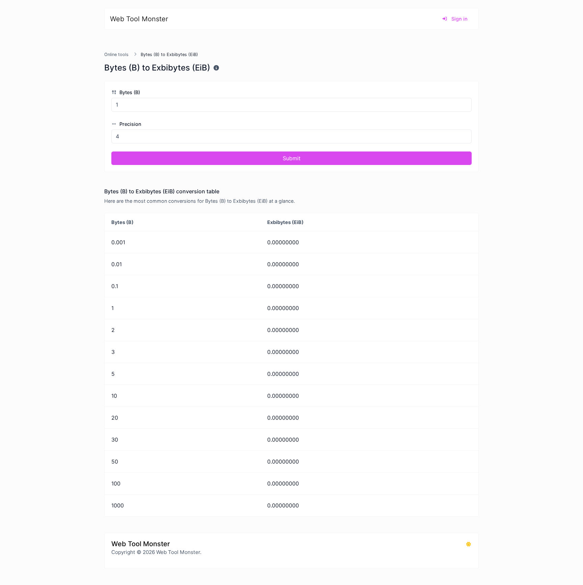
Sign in (459, 19)
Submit (292, 158)
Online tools (116, 54)
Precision (129, 124)
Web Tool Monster (139, 19)
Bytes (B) (129, 92)
